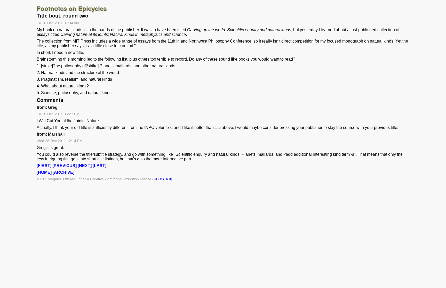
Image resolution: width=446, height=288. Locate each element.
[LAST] (99, 165)
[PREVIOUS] (64, 165)
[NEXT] (85, 165)
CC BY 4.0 (162, 179)
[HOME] (44, 172)
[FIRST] (44, 165)
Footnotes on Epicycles (72, 8)
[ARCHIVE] (63, 172)
